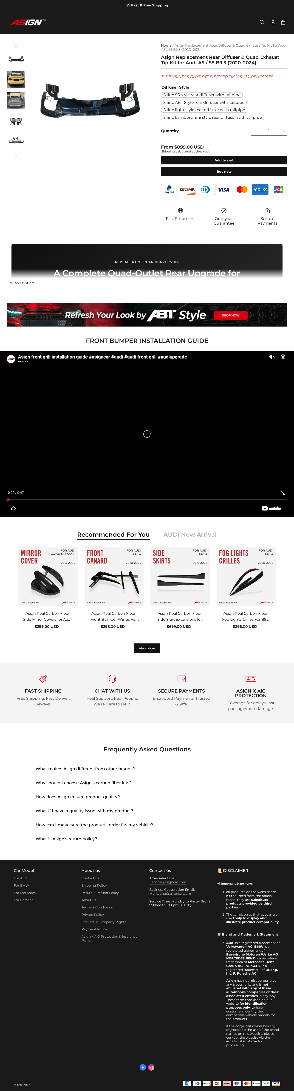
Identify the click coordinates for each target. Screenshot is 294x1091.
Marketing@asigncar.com (170, 893)
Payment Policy (94, 929)
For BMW (21, 885)
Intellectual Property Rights (104, 922)
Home (166, 45)
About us (89, 900)
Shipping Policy (94, 885)
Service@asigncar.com (168, 882)
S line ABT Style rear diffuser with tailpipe (203, 102)
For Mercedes (25, 893)
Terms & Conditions (97, 907)
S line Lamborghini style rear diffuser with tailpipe (212, 117)
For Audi (21, 878)
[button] (261, 22)
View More (147, 648)
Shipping (168, 151)
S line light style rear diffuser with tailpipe (204, 109)
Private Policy (93, 914)
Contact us (90, 878)
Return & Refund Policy (100, 893)
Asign (26, 1084)
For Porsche (23, 900)
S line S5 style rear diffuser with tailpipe (201, 94)
